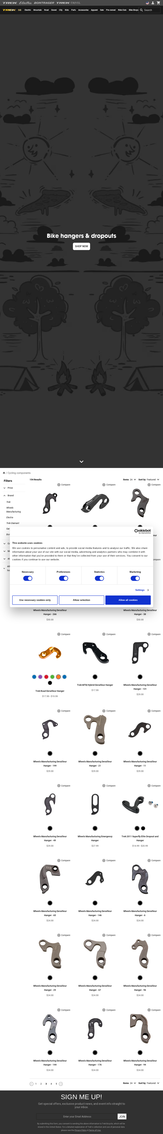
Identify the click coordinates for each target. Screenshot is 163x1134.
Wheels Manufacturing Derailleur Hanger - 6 (140, 913)
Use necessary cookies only (35, 600)
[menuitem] (27, 10)
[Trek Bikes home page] (10, 3)
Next (61, 1084)
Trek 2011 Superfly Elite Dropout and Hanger (140, 838)
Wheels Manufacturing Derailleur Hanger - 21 (95, 763)
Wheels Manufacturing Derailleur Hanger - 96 (140, 988)
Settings (140, 590)
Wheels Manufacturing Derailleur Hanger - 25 (50, 988)
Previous (31, 1084)
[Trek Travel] (68, 3)
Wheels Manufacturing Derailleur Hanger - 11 (140, 763)
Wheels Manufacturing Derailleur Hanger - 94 (140, 1062)
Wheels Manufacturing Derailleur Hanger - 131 (140, 687)
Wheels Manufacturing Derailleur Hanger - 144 (50, 1062)
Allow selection (81, 600)
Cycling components (19, 472)
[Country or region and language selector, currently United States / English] (147, 2)
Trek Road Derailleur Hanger (49, 691)
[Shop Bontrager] (44, 3)
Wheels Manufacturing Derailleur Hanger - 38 (140, 612)
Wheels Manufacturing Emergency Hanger (95, 838)
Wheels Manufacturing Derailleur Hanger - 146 (95, 913)
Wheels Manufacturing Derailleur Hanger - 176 (95, 1062)
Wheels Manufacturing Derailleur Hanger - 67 (95, 988)
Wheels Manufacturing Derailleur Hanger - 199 (50, 763)
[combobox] (149, 10)
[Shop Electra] (25, 3)
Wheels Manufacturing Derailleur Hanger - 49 (50, 838)
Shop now (81, 246)
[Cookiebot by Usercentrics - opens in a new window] (137, 531)
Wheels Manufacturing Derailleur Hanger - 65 (50, 913)
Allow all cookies (128, 600)
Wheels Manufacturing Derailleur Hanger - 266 (50, 612)
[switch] (63, 578)
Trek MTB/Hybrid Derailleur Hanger (95, 685)
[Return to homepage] (4, 472)
